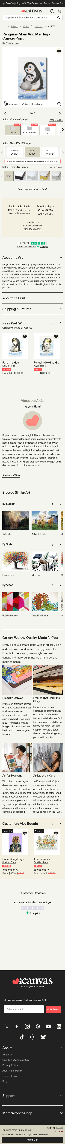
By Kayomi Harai (10, 42)
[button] (13, 130)
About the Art (12, 257)
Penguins (38, 26)
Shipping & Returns (16, 309)
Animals (14, 26)
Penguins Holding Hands (47, 362)
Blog (4, 1081)
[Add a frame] (11, 103)
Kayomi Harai (8, 365)
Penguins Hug (10, 362)
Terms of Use (9, 1076)
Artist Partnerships (12, 1070)
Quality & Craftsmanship (15, 1059)
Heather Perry (9, 862)
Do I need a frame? (53, 167)
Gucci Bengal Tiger (13, 859)
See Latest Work (11, 475)
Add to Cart (32, 1139)
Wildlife (26, 26)
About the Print (13, 298)
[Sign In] (52, 11)
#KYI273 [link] (51, 26)
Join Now (53, 1009)
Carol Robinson (41, 862)
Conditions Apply (32, 229)
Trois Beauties (42, 859)
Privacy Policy (10, 1065)
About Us (7, 1054)
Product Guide (56, 120)
